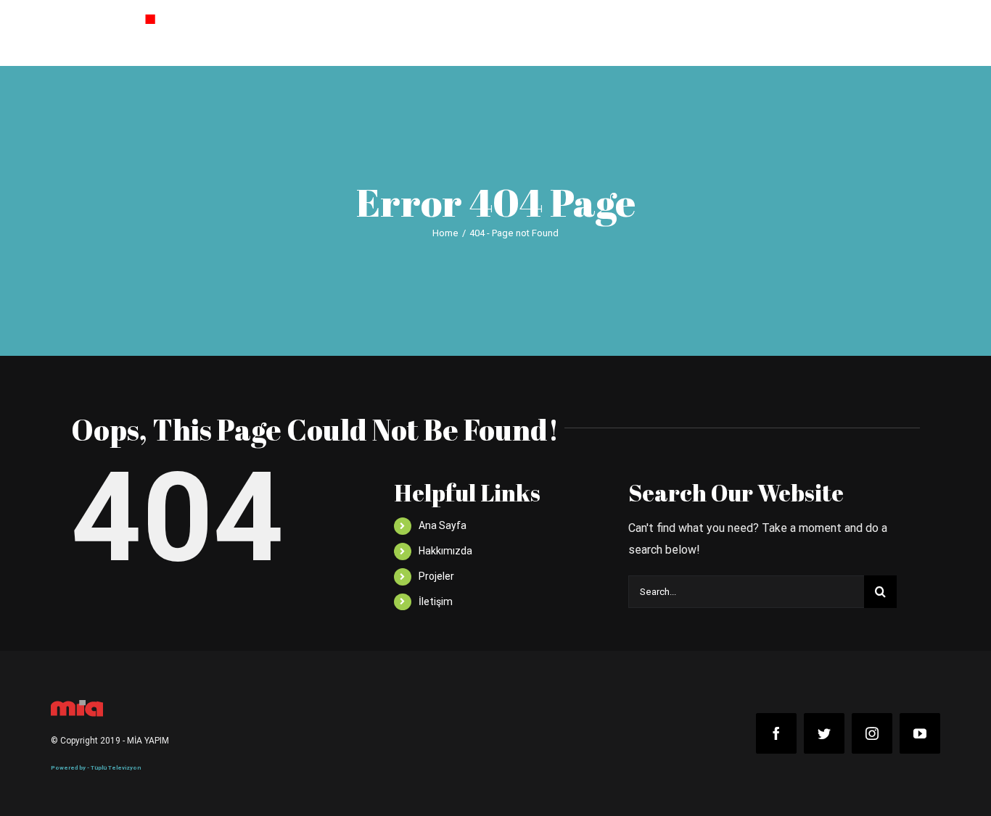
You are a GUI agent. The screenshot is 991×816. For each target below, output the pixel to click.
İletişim (436, 601)
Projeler (436, 576)
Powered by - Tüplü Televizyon (96, 768)
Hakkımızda (445, 551)
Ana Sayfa (442, 525)
